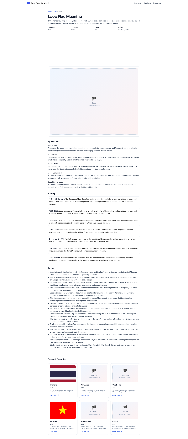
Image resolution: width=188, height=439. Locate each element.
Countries (137, 3)
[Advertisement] (94, 49)
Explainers (147, 3)
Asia (55, 12)
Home (50, 12)
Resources (157, 3)
